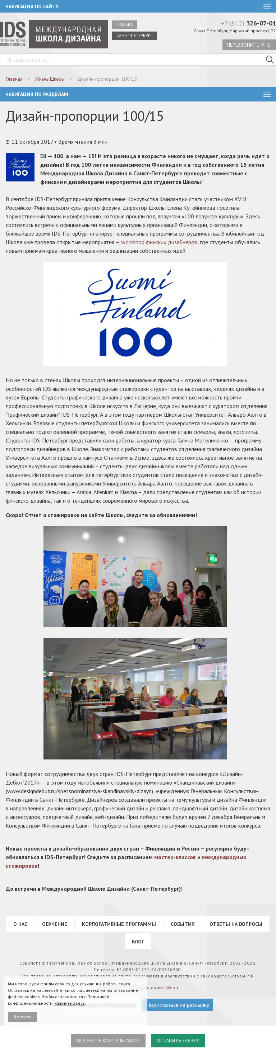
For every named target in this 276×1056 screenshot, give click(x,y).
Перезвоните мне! (249, 45)
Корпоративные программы (119, 924)
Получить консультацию (108, 1040)
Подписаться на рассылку (177, 1004)
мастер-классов (175, 857)
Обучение (54, 924)
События (183, 924)
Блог (138, 941)
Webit (172, 987)
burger (267, 94)
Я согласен (22, 1016)
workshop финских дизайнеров (159, 242)
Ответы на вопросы (236, 924)
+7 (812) (248, 23)
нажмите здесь (69, 1003)
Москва (124, 24)
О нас (20, 924)
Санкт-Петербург (134, 35)
